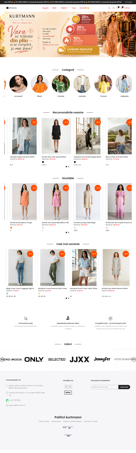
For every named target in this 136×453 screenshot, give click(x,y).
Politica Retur (56, 421)
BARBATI (64, 8)
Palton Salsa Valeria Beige (74, 157)
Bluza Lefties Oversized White (12, 157)
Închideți (129, 2)
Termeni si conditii (90, 421)
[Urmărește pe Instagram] (70, 387)
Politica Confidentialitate (72, 421)
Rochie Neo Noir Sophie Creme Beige (78, 223)
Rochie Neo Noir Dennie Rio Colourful (47, 223)
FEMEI (54, 8)
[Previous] (2, 359)
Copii (74, 8)
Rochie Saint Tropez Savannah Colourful (112, 223)
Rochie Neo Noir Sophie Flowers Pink (14, 223)
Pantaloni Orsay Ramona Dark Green (94, 288)
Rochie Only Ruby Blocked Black (108, 157)
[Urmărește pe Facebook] (66, 387)
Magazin (45, 8)
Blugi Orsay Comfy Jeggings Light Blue (63, 288)
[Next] (134, 359)
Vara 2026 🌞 (84, 8)
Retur (68, 392)
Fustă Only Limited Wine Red (27, 288)
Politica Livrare (44, 421)
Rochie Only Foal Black (41, 157)
